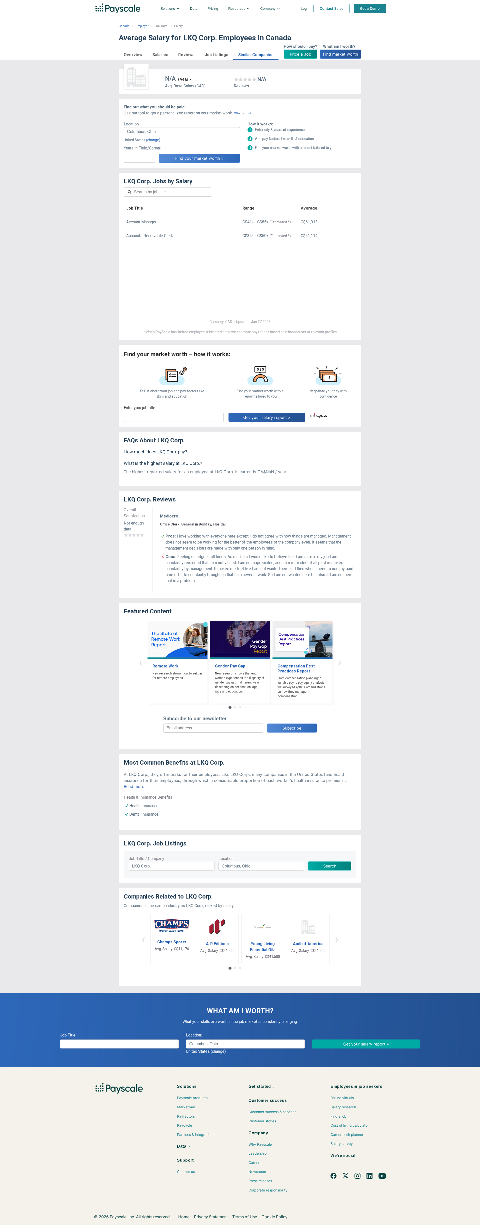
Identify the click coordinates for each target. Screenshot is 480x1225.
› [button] (339, 662)
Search (329, 865)
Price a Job (300, 54)
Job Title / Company (146, 858)
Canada (124, 26)
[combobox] (182, 131)
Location (226, 858)
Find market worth (340, 54)
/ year (183, 79)
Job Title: (68, 1035)
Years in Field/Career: (142, 148)
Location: (132, 124)
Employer (142, 26)
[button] (133, 54)
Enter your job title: (140, 407)
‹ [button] (140, 662)
